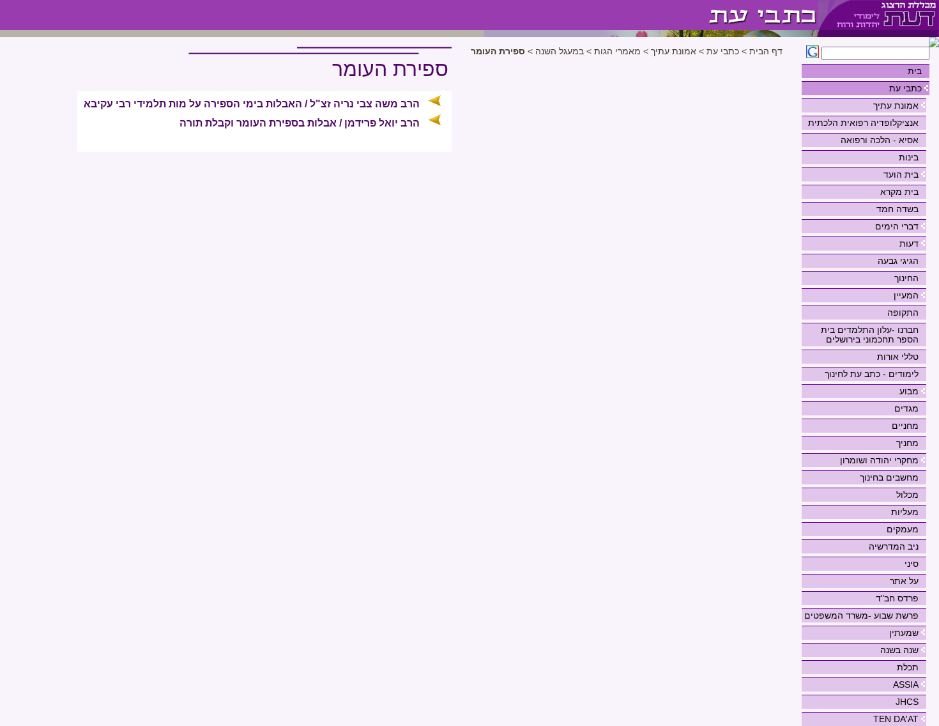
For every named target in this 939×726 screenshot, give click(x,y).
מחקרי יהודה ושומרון (879, 460)
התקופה (903, 312)
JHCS (907, 702)
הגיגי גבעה (898, 261)
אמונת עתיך (896, 105)
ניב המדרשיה (894, 546)
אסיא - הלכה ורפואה (880, 140)
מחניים (905, 426)
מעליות (905, 512)
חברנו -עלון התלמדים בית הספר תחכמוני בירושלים (870, 334)
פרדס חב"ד (897, 598)
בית (915, 71)
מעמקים (903, 529)
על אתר (904, 581)
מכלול (907, 495)
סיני (912, 564)
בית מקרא (899, 192)
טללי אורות (898, 356)
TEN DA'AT (896, 719)
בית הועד (901, 174)
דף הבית (765, 51)
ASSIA (906, 684)
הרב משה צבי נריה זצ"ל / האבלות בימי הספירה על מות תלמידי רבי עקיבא (252, 103)
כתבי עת (905, 88)
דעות (909, 243)
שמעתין (904, 633)
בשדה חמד (897, 209)
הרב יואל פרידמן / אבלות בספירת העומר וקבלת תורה (299, 123)
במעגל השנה (559, 51)
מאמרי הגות (617, 51)
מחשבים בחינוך (889, 477)
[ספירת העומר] (651, 15)
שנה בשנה (899, 650)
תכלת (908, 667)
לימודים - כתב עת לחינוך (872, 374)
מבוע (909, 391)
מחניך (907, 443)
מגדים (906, 408)
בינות (909, 157)
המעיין (906, 295)
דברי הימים (897, 226)
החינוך (906, 278)
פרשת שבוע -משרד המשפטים (861, 615)
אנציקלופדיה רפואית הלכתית (863, 123)
